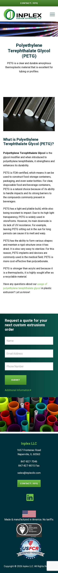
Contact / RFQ (29, 3)
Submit (15, 380)
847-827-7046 (29, 461)
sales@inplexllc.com (29, 472)
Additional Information (17, 390)
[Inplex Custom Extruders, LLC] (22, 14)
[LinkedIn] (30, 497)
